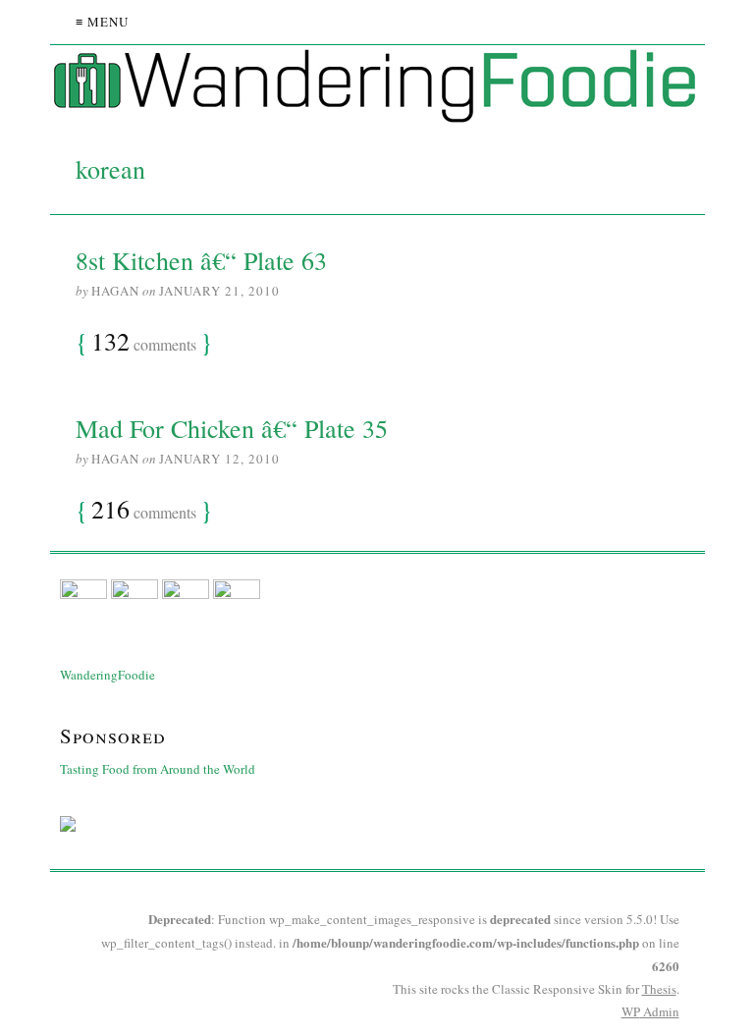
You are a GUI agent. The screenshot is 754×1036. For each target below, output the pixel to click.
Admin (650, 1011)
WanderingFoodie (107, 674)
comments (143, 342)
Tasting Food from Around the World (157, 769)
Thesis (659, 989)
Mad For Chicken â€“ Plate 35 (232, 428)
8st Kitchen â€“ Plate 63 (201, 260)
